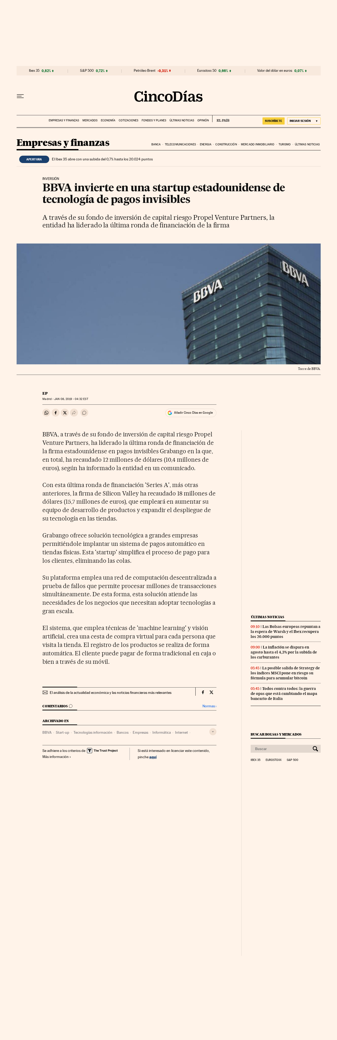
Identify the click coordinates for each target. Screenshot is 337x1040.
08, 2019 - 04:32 (71, 399)
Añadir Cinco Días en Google (193, 412)
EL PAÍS (220, 118)
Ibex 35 (34, 71)
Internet (181, 732)
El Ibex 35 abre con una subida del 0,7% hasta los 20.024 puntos (102, 159)
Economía (108, 120)
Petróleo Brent (144, 71)
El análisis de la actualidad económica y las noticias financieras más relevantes (110, 692)
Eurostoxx (273, 760)
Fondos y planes (154, 120)
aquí (153, 757)
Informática (161, 732)
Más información (55, 757)
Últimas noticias (182, 120)
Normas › (209, 706)
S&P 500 (87, 71)
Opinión (203, 120)
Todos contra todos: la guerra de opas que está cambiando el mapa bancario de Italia (284, 693)
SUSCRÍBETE (273, 121)
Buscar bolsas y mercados (276, 734)
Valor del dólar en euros (274, 71)
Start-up (62, 732)
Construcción (226, 144)
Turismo (285, 144)
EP (45, 393)
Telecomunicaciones (180, 144)
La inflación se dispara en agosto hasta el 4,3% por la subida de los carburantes (284, 652)
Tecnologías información (92, 732)
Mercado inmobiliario (257, 144)
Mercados (89, 120)
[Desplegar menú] (20, 96)
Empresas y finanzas (64, 120)
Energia (205, 144)
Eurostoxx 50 (206, 71)
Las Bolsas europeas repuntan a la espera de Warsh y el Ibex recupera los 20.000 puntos (285, 631)
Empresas (140, 732)
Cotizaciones (128, 120)
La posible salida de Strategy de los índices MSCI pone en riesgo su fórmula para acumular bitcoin (285, 673)
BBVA (47, 732)
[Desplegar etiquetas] (212, 731)
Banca (156, 144)
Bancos (122, 732)
